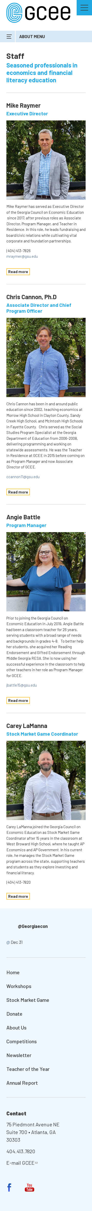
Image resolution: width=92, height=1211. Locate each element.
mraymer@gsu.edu (22, 256)
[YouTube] (29, 1187)
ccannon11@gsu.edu (23, 476)
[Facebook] (9, 1187)
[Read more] (46, 160)
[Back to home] (38, 12)
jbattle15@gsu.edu (21, 685)
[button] (84, 7)
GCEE (28, 1163)
